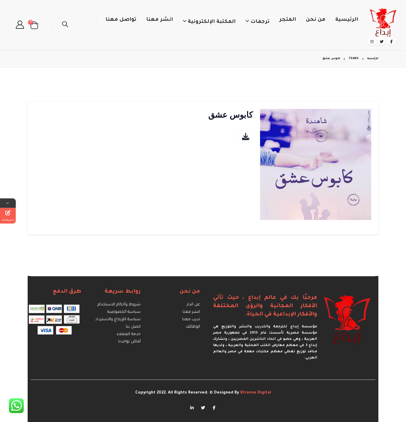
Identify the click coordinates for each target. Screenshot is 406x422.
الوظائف (193, 327)
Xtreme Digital (255, 393)
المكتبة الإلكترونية (212, 22)
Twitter (203, 407)
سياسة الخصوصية (124, 312)
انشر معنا (159, 20)
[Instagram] (372, 41)
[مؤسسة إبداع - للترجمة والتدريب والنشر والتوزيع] (383, 20)
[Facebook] (391, 41)
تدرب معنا (191, 319)
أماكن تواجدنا (129, 341)
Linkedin (192, 407)
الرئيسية (346, 20)
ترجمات (260, 22)
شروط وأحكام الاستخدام (119, 304)
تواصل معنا (121, 20)
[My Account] (20, 25)
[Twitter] (381, 41)
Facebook (214, 407)
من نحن (315, 20)
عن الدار (193, 304)
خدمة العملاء (129, 334)
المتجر (287, 20)
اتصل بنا (133, 327)
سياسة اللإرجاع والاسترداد (118, 319)
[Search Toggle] (65, 25)
